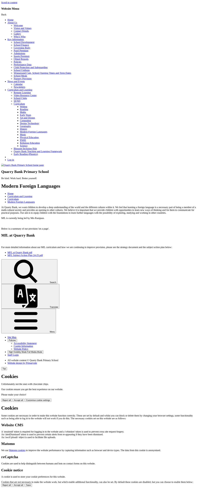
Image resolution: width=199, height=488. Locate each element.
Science (24, 145)
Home (10, 20)
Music (23, 134)
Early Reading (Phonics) (26, 154)
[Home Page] (22, 165)
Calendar (18, 84)
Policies (17, 61)
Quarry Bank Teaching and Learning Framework (38, 151)
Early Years (25, 115)
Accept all (18, 400)
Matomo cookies (17, 450)
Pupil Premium (21, 50)
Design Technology (29, 123)
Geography (25, 126)
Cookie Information (23, 346)
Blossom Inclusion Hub (25, 148)
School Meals (20, 75)
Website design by (22, 363)
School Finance (21, 45)
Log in (10, 159)
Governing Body (22, 47)
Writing (23, 106)
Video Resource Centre (25, 95)
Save (28, 485)
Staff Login (13, 355)
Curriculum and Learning (19, 89)
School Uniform (22, 70)
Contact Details (21, 31)
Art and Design (27, 117)
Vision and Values (22, 28)
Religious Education (30, 143)
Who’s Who (19, 36)
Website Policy (21, 349)
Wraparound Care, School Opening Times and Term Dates (42, 73)
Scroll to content (9, 2)
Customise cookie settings (38, 400)
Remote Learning (22, 92)
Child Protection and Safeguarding (31, 67)
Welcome (18, 25)
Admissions (19, 53)
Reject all (6, 400)
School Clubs (20, 98)
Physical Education (29, 137)
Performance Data (22, 64)
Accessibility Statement (25, 343)
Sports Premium (21, 56)
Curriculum (19, 103)
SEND (17, 101)
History (23, 129)
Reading (24, 109)
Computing (25, 120)
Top (4, 368)
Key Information (15, 39)
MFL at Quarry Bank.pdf (19, 252)
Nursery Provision (23, 78)
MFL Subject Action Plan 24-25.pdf (25, 255)
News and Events (16, 81)
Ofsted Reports (21, 59)
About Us (12, 22)
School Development (24, 42)
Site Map (11, 337)
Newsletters (19, 87)
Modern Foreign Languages (33, 131)
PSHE (23, 140)
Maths (23, 112)
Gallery (17, 34)
